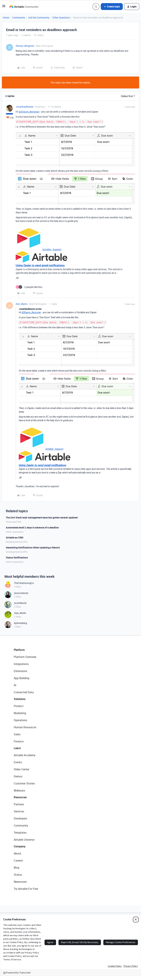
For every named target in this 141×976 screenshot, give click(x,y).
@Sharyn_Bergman (29, 111)
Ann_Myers (22, 304)
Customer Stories (24, 783)
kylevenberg (20, 623)
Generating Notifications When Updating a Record (33, 547)
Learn (17, 748)
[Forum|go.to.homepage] (24, 6)
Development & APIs (17, 541)
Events (18, 762)
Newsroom (20, 882)
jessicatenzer (21, 593)
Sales (17, 734)
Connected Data (24, 692)
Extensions (20, 671)
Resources (20, 797)
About (17, 853)
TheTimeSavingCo (24, 583)
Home (6, 17)
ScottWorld (20, 603)
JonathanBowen (25, 106)
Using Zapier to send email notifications (40, 265)
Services (19, 811)
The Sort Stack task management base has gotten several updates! (42, 517)
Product (19, 706)
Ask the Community (38, 17)
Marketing (20, 713)
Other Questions (61, 17)
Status (18, 875)
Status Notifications (17, 557)
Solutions (19, 699)
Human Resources (25, 727)
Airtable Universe (24, 840)
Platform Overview (25, 657)
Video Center (21, 769)
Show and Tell (13, 521)
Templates (20, 832)
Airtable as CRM (14, 537)
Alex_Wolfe (20, 613)
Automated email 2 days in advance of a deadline (32, 527)
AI (15, 685)
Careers (18, 860)
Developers (20, 818)
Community (18, 17)
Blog (16, 867)
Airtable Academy (24, 755)
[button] (4, 7)
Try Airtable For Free (26, 889)
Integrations (21, 664)
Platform (19, 650)
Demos (18, 776)
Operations (20, 720)
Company (19, 846)
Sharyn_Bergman (25, 45)
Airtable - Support (51, 249)
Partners (19, 804)
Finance (19, 741)
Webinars (19, 790)
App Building (21, 678)
